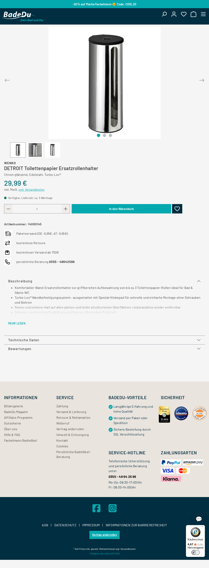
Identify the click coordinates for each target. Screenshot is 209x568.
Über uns (10, 429)
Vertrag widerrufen (70, 429)
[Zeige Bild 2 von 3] (104, 135)
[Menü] (203, 14)
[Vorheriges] (7, 79)
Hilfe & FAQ (12, 435)
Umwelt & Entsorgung (72, 435)
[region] (104, 92)
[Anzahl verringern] (8, 208)
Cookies (62, 446)
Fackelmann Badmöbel (20, 440)
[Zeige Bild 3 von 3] (110, 135)
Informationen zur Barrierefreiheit (136, 525)
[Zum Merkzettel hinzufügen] (177, 208)
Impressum (91, 525)
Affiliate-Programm (18, 417)
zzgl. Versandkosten (31, 189)
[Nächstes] (202, 79)
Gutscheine (12, 423)
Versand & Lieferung (71, 412)
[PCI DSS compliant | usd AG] (199, 413)
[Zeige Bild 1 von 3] (98, 135)
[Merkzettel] (184, 14)
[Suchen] (164, 14)
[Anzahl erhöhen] (65, 208)
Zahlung (62, 406)
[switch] (195, 552)
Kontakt (62, 440)
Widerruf (63, 423)
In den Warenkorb (121, 209)
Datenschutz (65, 525)
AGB (45, 525)
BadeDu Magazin (16, 412)
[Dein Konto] (174, 14)
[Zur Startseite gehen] (22, 16)
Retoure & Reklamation (73, 417)
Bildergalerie (13, 406)
